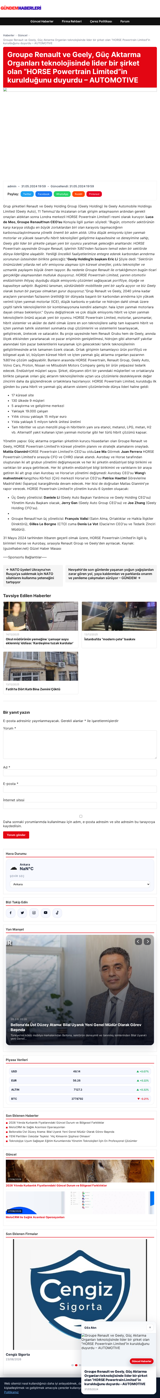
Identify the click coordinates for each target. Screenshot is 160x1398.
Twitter (27, 194)
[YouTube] (45, 913)
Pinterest (94, 194)
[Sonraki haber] (147, 941)
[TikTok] (57, 913)
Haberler (8, 35)
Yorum (9, 728)
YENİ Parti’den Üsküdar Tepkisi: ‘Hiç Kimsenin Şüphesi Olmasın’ (49, 1136)
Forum (125, 21)
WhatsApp (62, 194)
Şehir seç (17, 876)
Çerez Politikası (101, 21)
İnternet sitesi (13, 800)
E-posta (10, 784)
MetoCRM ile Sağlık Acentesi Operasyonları (37, 1127)
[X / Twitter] (22, 913)
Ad (6, 767)
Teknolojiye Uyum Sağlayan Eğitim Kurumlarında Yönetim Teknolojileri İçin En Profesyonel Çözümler (73, 1140)
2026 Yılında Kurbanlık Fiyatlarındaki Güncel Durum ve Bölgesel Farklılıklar (56, 1122)
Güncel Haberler (42, 21)
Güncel (22, 35)
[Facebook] (10, 913)
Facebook (44, 194)
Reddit (78, 194)
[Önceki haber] (138, 941)
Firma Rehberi (72, 21)
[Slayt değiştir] (72, 1365)
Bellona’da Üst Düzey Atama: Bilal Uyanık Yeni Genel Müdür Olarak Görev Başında (61, 1131)
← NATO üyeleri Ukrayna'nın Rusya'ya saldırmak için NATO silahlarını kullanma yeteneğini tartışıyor (30, 575)
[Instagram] (34, 913)
